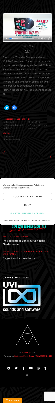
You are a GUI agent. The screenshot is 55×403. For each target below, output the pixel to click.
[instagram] (27, 374)
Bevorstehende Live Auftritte (19, 251)
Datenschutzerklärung (30, 220)
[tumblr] (45, 367)
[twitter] (16, 367)
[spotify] (38, 367)
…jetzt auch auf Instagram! (23, 152)
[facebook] (23, 367)
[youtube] (31, 367)
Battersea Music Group (24, 356)
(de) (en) (7, 133)
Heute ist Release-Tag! (14, 119)
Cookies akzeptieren (27, 196)
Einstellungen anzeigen (27, 213)
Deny (27, 204)
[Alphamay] (27, 346)
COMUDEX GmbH (44, 356)
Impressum (46, 220)
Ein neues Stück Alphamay (32, 157)
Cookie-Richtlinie (11, 220)
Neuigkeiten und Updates (16, 236)
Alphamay (26, 353)
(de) (27, 51)
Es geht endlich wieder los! (19, 258)
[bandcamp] (9, 367)
